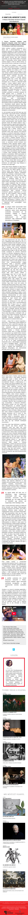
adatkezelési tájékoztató (20, 903)
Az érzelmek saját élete (8, 816)
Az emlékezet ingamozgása (9, 888)
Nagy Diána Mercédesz (7, 798)
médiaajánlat (19, 902)
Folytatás (10, 8)
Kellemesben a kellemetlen (9, 865)
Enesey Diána (7, 14)
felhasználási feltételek (8, 903)
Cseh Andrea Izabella (7, 694)
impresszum (25, 902)
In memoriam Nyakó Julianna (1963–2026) (12, 737)
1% (3, 902)
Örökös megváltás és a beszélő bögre (12, 840)
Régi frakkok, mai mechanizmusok (10, 784)
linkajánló (6, 902)
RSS (1, 902)
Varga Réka (5, 870)
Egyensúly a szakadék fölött (9, 712)
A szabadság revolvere (8, 761)
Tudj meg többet (17, 8)
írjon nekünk (12, 902)
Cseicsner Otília (6, 822)
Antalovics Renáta (6, 847)
